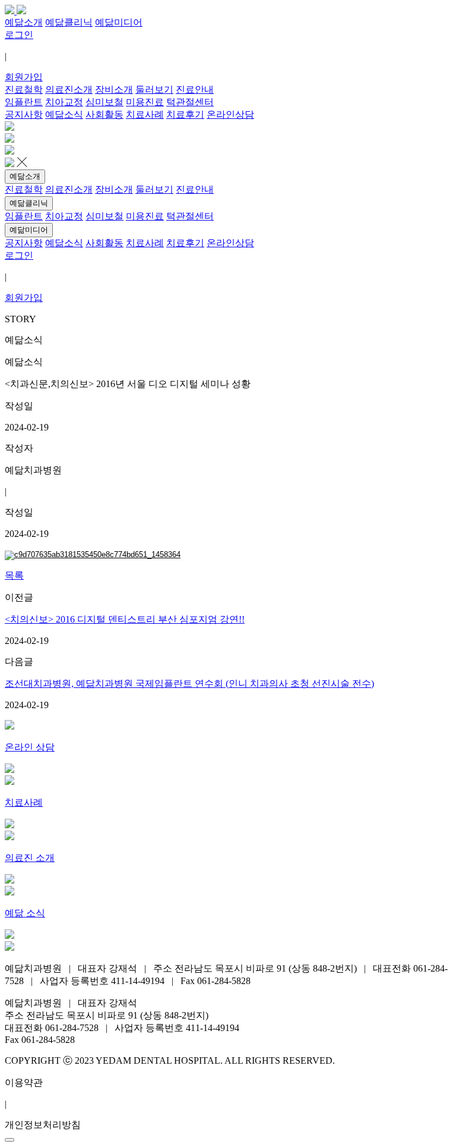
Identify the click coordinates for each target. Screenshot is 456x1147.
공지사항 (24, 114)
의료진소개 (69, 89)
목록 (14, 575)
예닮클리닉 (29, 203)
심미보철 (105, 102)
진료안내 (195, 89)
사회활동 (105, 114)
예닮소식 (64, 114)
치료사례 (145, 114)
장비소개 (114, 89)
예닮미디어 (29, 229)
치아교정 (64, 102)
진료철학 (24, 89)
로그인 (19, 35)
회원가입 (24, 77)
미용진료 (145, 102)
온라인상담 (230, 114)
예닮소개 (25, 176)
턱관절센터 (190, 102)
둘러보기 (154, 89)
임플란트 (24, 102)
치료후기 (185, 114)
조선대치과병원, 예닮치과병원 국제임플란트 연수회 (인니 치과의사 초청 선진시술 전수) (189, 683)
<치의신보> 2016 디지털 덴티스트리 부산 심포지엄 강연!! (125, 619)
